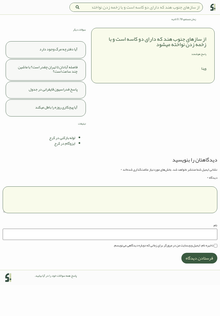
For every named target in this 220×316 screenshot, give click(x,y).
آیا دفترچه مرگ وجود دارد (58, 49)
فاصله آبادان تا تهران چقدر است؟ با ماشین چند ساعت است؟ (48, 69)
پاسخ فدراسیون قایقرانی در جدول (53, 89)
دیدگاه (212, 177)
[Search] (77, 7)
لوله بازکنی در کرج (62, 137)
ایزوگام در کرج (64, 143)
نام (215, 225)
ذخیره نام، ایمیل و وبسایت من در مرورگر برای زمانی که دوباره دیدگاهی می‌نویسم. (163, 245)
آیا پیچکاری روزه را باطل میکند (56, 107)
